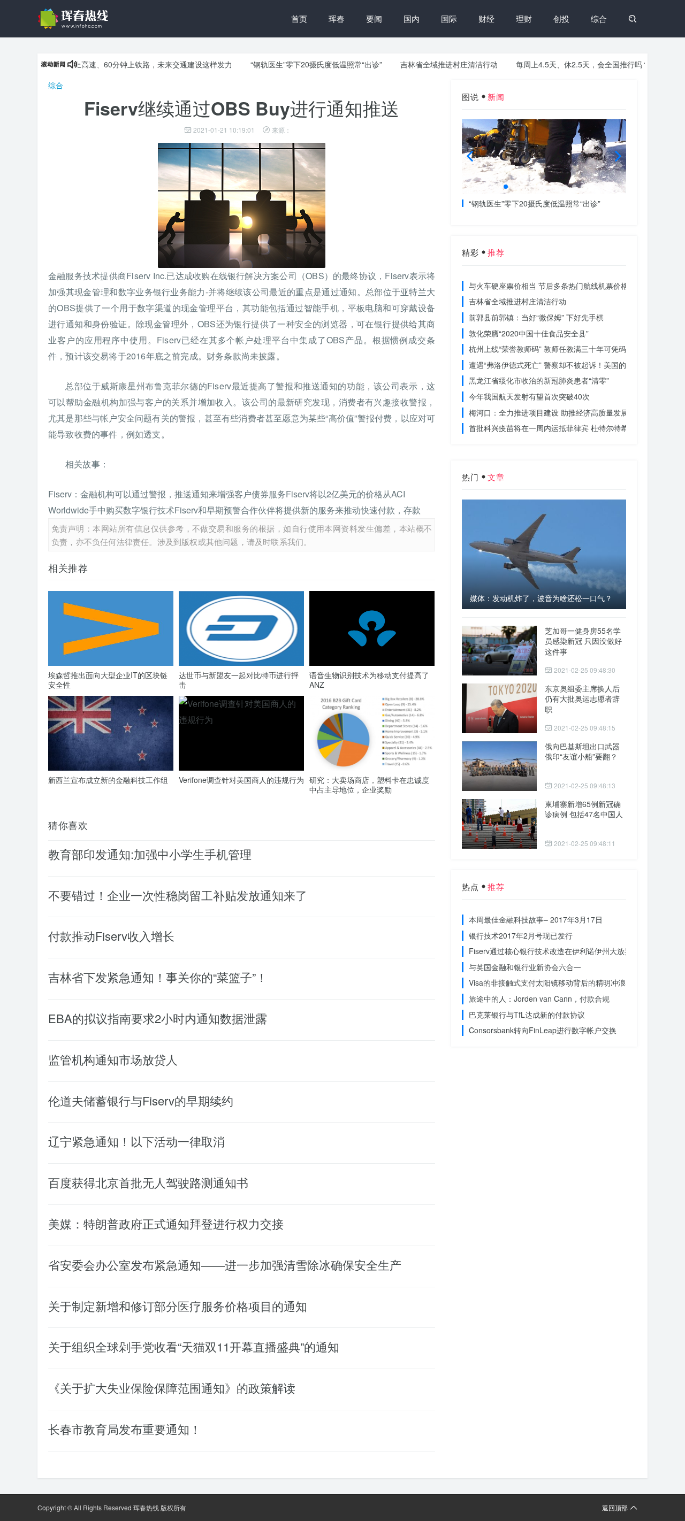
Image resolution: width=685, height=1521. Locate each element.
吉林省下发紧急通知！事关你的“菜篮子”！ (158, 977)
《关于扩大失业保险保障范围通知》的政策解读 (171, 1387)
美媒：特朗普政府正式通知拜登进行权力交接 (166, 1223)
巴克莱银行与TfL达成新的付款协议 (527, 1014)
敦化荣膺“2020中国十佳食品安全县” (529, 333)
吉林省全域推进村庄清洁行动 (422, 64)
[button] (506, 187)
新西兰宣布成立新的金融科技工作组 (108, 779)
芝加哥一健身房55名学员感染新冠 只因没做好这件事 (583, 641)
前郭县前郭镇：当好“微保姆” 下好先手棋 (536, 317)
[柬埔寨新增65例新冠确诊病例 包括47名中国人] (499, 824)
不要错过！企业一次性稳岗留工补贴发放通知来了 (177, 895)
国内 (412, 18)
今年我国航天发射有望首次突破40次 (529, 396)
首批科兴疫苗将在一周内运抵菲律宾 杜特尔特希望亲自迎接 (567, 427)
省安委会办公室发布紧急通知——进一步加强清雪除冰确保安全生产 (224, 1264)
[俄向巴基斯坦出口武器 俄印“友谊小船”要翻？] (499, 766)
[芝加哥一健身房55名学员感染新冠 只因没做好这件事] (499, 650)
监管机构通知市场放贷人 (113, 1059)
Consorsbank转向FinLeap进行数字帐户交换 (542, 1030)
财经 (486, 18)
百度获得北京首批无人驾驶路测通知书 (148, 1182)
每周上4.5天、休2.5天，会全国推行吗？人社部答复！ (579, 64)
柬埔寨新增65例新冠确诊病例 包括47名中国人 (584, 809)
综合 (599, 18)
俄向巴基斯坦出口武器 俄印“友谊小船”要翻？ (582, 751)
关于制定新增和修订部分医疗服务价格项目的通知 (177, 1305)
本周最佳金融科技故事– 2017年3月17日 (536, 919)
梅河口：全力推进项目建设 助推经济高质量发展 (548, 412)
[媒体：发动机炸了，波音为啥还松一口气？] (544, 554)
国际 (449, 18)
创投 (561, 18)
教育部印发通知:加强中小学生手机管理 (150, 854)
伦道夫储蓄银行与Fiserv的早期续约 (140, 1100)
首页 (299, 18)
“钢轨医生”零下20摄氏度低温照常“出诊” (290, 64)
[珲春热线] (74, 18)
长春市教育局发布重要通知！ (124, 1428)
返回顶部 (615, 1507)
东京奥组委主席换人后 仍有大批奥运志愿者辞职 (582, 699)
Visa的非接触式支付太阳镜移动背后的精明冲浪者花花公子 (566, 982)
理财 (524, 18)
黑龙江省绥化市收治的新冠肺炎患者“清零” (539, 380)
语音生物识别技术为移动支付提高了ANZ (369, 680)
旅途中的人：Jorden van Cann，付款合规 (539, 998)
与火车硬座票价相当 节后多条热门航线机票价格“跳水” (559, 285)
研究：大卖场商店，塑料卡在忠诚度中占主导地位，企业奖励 (369, 784)
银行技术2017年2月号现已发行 (521, 935)
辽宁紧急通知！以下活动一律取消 (136, 1141)
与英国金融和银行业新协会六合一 (525, 967)
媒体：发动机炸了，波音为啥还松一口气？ (541, 598)
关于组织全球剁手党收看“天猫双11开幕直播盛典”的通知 (193, 1346)
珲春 (337, 18)
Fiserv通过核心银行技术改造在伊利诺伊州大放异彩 (554, 951)
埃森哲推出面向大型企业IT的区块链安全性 (108, 680)
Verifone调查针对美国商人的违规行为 (241, 779)
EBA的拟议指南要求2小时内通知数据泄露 (157, 1018)
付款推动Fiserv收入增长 (111, 935)
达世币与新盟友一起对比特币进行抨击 (239, 680)
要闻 (374, 18)
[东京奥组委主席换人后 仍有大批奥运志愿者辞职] (499, 708)
